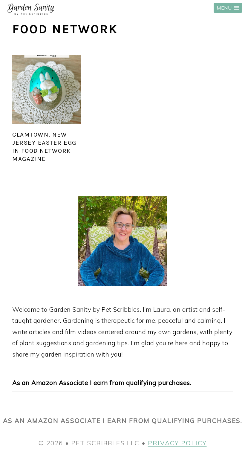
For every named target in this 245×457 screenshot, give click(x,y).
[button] (228, 8)
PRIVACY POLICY (177, 443)
